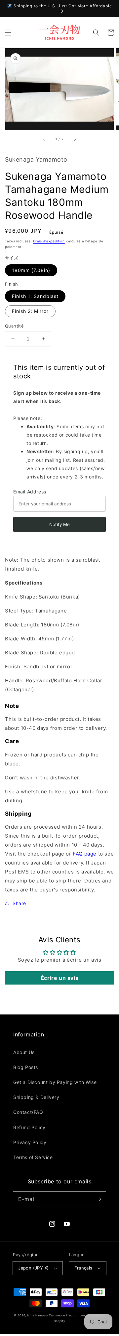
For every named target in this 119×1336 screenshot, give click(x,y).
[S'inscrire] (98, 1199)
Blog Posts (25, 1067)
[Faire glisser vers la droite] (74, 139)
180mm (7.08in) (31, 270)
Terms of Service (33, 1157)
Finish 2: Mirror (30, 311)
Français (83, 1267)
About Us (24, 1052)
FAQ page (85, 854)
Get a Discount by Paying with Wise (55, 1082)
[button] (8, 32)
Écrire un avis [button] (59, 978)
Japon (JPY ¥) (33, 1267)
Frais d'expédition (49, 241)
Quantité (14, 326)
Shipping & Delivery (36, 1097)
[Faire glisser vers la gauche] (44, 139)
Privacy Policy (29, 1142)
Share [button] (19, 903)
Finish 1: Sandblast (35, 296)
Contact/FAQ (28, 1112)
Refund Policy (29, 1127)
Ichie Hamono (37, 1315)
